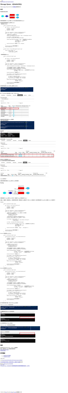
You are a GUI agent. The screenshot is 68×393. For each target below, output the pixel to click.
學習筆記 (14, 6)
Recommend (11, 1)
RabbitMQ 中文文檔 (7, 355)
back (1, 364)
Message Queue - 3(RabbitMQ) (6, 365)
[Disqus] (34, 378)
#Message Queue (6, 363)
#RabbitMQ (11, 363)
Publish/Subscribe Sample (4, 349)
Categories (3, 1)
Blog (1, 1)
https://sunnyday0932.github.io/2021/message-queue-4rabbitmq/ (12, 360)
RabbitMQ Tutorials (7, 356)
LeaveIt (15, 392)
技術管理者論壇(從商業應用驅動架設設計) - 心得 (20, 365)
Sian (2, 0)
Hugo (12, 392)
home (3, 364)
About (8, 1)
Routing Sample (2, 350)
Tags (6, 1)
